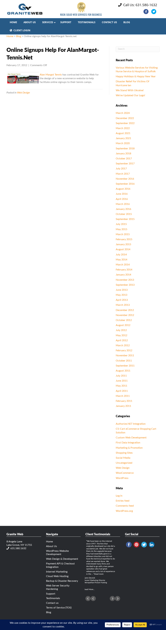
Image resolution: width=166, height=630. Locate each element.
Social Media (123, 458)
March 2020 (123, 143)
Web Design (23, 92)
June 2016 (122, 194)
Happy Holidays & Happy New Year (136, 76)
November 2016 (125, 179)
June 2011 (122, 380)
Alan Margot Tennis (51, 74)
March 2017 (123, 173)
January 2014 (123, 274)
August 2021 (123, 133)
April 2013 (122, 300)
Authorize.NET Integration (131, 424)
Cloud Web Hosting (57, 576)
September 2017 (125, 163)
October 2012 (124, 320)
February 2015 (124, 239)
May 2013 (121, 295)
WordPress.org (124, 511)
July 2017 (121, 168)
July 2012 (121, 330)
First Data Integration (128, 442)
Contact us (52, 603)
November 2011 (125, 355)
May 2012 (121, 335)
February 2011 (124, 401)
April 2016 (122, 199)
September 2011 (125, 365)
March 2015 (123, 234)
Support (50, 593)
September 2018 (125, 148)
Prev (88, 598)
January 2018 (123, 153)
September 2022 (125, 123)
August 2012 (123, 325)
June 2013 (122, 290)
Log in (119, 495)
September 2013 (125, 285)
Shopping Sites (124, 453)
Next (117, 598)
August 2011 (123, 370)
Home (9, 36)
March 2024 (123, 113)
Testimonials (53, 598)
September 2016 (125, 184)
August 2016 (123, 189)
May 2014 (121, 259)
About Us (51, 546)
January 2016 (123, 209)
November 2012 (125, 315)
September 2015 (125, 219)
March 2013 (123, 305)
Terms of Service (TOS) (58, 607)
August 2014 (123, 249)
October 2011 (124, 360)
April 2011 (122, 391)
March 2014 (123, 264)
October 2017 (124, 158)
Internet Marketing (56, 571)
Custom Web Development (131, 437)
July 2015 (121, 224)
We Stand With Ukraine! (130, 90)
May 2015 (121, 229)
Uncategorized (124, 463)
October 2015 (124, 214)
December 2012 (125, 310)
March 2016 (123, 204)
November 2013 (125, 280)
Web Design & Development (62, 559)
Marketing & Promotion (129, 448)
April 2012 (122, 340)
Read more (98, 574)
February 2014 (124, 269)
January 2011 (123, 406)
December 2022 (125, 118)
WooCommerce (125, 473)
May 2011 (121, 385)
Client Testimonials (97, 534)
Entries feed (122, 500)
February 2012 (124, 350)
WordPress (122, 478)
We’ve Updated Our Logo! (130, 95)
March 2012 (123, 345)
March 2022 (123, 128)
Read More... (89, 589)
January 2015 (123, 244)
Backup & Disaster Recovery (62, 581)
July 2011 (121, 375)
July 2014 (121, 254)
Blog (18, 36)
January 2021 (123, 138)
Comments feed (125, 505)
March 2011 (123, 396)
